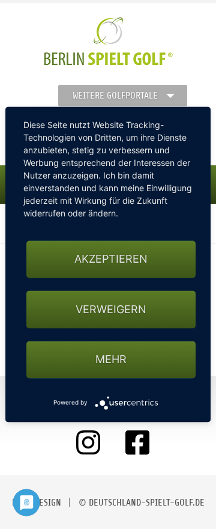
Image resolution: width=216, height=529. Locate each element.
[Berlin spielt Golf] (108, 41)
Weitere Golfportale (115, 95)
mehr (111, 359)
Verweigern (111, 309)
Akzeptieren (111, 259)
